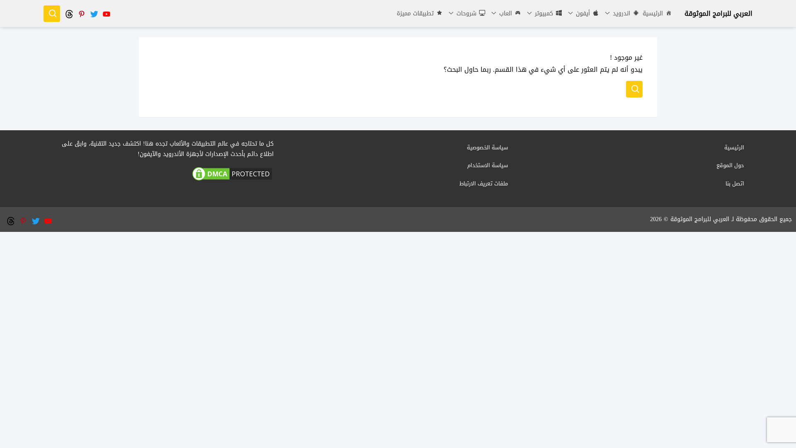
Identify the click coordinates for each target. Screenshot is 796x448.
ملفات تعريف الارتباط (483, 183)
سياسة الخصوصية (487, 147)
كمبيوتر (543, 13)
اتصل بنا (735, 183)
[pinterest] (81, 13)
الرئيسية (653, 13)
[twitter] (93, 13)
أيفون (582, 13)
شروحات (465, 13)
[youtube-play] (106, 13)
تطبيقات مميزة (415, 13)
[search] (52, 13)
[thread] (68, 13)
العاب (504, 13)
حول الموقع (730, 165)
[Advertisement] (398, 290)
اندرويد (620, 13)
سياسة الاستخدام (487, 165)
